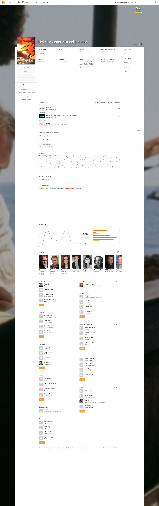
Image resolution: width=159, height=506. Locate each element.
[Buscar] (155, 2)
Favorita (26, 71)
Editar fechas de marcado (26, 92)
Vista (26, 75)
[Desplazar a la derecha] (114, 252)
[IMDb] (47, 189)
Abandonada (26, 79)
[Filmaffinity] (42, 189)
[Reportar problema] (108, 102)
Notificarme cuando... (26, 89)
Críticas (126, 71)
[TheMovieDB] (53, 189)
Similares (126, 67)
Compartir (27, 84)
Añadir (53, 179)
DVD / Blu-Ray (129, 58)
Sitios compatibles (100, 102)
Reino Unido (42, 62)
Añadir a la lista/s (26, 99)
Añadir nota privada (26, 96)
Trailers (126, 54)
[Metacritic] (61, 189)
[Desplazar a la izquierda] (111, 252)
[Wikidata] (78, 189)
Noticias (126, 63)
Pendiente (26, 67)
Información (127, 49)
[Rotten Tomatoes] (70, 189)
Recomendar (26, 102)
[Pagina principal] (3, 3)
